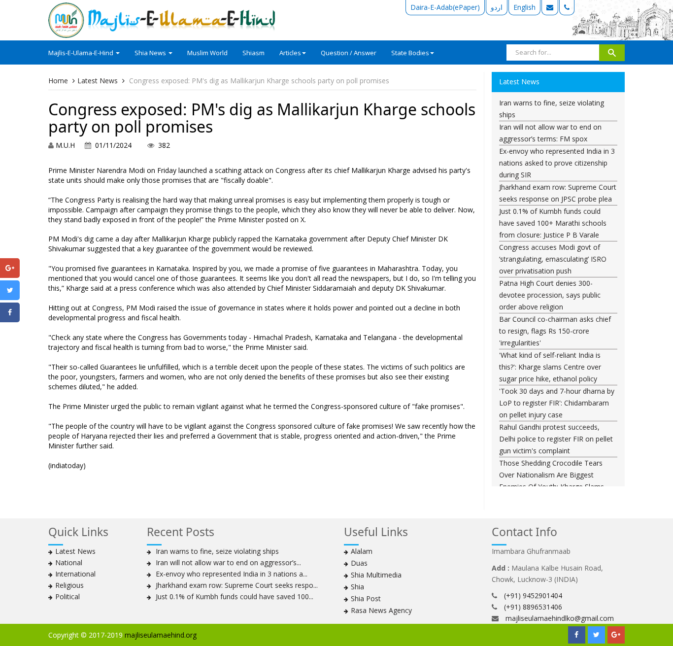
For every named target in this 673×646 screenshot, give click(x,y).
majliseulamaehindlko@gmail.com (559, 618)
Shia (357, 586)
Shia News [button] (151, 52)
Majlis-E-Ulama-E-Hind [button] (81, 52)
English (524, 7)
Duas (359, 563)
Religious (69, 585)
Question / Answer (348, 52)
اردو (497, 7)
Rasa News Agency (381, 610)
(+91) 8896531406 (533, 607)
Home (58, 80)
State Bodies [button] (410, 52)
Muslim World (207, 52)
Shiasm (253, 52)
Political (67, 596)
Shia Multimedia (376, 574)
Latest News (97, 80)
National (68, 562)
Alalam (361, 551)
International (75, 573)
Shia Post (366, 598)
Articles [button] (290, 52)
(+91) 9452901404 (533, 595)
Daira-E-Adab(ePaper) (445, 7)
